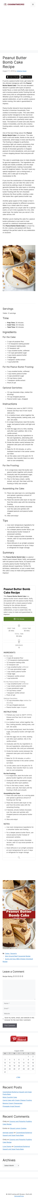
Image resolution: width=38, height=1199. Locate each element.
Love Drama (7, 1146)
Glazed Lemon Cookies (18, 1128)
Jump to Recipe (14, 77)
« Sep (18, 1077)
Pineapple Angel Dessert (11, 1106)
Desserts (13, 953)
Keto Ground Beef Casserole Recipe (17, 956)
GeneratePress (19, 1196)
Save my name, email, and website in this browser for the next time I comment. (19, 1019)
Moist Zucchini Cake (10, 1097)
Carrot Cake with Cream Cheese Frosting (17, 1100)
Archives (9, 1160)
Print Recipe (27, 77)
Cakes (7, 953)
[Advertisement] (19, 31)
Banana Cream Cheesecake (12, 1103)
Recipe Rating (7, 976)
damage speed (8, 1132)
